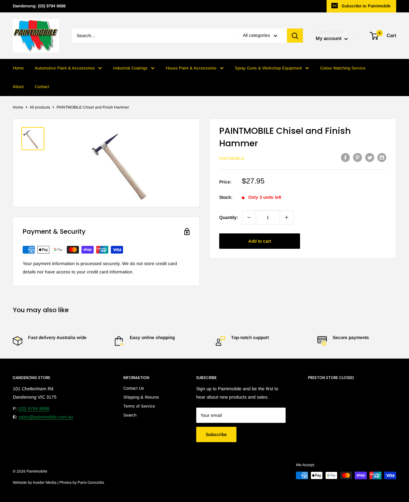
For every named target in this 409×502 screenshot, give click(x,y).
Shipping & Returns (141, 397)
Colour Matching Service (343, 68)
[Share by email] (381, 157)
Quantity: (228, 217)
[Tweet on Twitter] (369, 157)
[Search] (295, 36)
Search (129, 415)
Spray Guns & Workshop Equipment (268, 68)
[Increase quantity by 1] (286, 217)
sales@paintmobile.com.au (46, 416)
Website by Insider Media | (36, 482)
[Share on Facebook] (345, 157)
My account (329, 38)
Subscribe (216, 434)
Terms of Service (139, 406)
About (18, 86)
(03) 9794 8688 (34, 408)
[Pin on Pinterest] (357, 157)
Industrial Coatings (130, 68)
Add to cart (259, 241)
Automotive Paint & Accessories (65, 68)
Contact (42, 86)
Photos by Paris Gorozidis (81, 482)
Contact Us (133, 388)
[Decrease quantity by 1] (249, 217)
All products (40, 107)
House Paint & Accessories (191, 68)
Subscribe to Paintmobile (366, 6)
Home (18, 68)
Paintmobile (231, 158)
